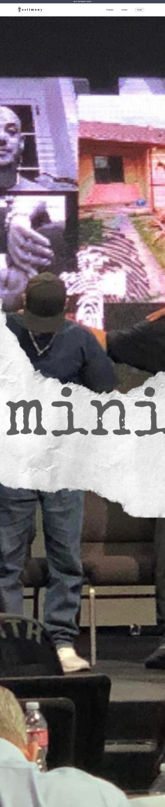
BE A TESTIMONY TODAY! (82, 1)
